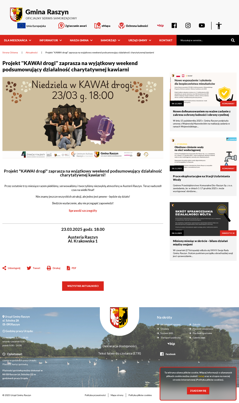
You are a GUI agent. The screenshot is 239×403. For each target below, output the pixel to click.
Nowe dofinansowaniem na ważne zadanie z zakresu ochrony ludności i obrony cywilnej (202, 113)
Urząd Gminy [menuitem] (137, 40)
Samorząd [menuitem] (108, 40)
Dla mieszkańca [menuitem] (15, 40)
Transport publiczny (170, 337)
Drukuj (53, 268)
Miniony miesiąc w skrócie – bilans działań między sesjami (200, 242)
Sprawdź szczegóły (83, 210)
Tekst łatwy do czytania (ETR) (119, 353)
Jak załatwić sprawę (170, 324)
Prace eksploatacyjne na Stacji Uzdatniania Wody (201, 178)
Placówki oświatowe (203, 328)
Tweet (36, 268)
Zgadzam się (198, 390)
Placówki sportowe (202, 333)
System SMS (166, 333)
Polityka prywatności (95, 395)
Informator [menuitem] (49, 40)
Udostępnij (14, 268)
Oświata (164, 328)
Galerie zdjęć (199, 337)
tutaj (201, 376)
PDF (74, 268)
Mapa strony (117, 395)
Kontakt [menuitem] (166, 40)
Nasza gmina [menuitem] (79, 40)
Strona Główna (10, 52)
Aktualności (32, 52)
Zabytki (196, 324)
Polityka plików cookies (140, 395)
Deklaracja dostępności (119, 346)
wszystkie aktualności (83, 286)
